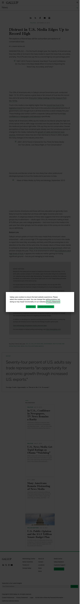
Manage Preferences (46, 306)
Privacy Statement (53, 302)
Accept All (31, 306)
